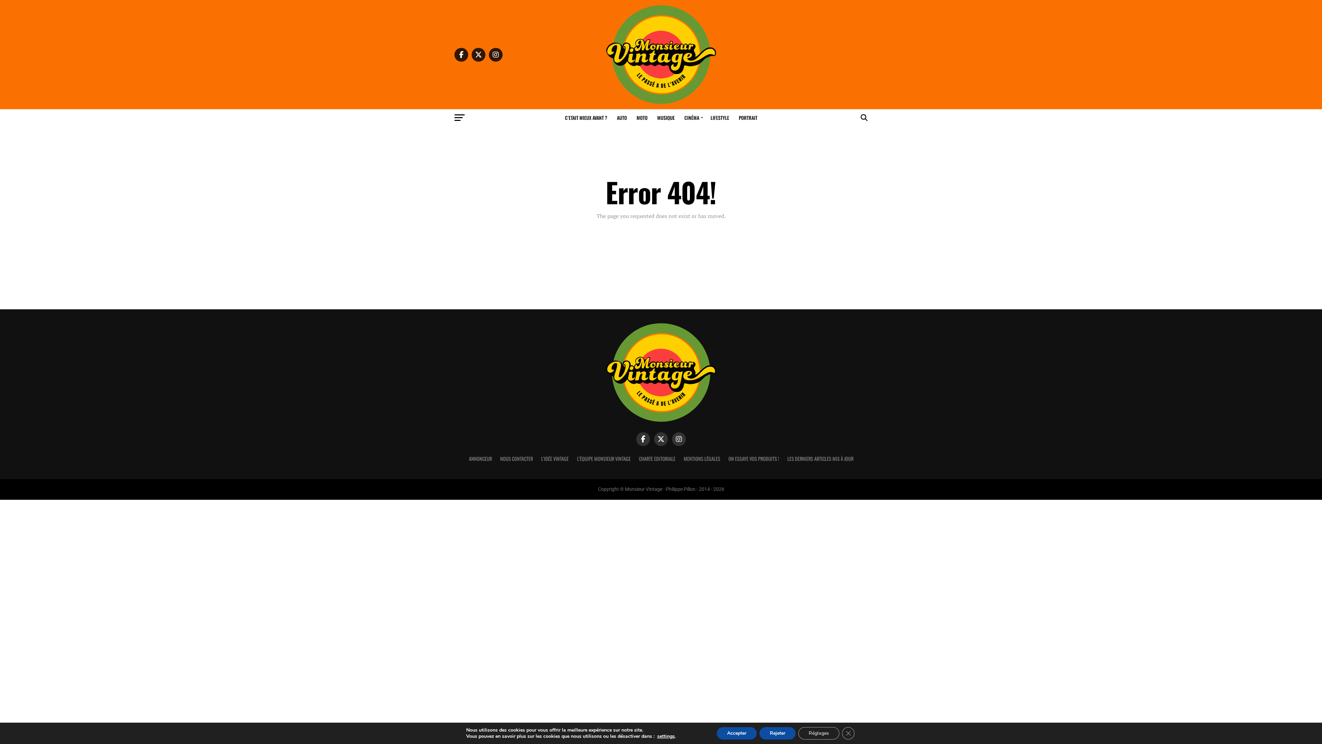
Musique (666, 117)
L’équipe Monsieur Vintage (604, 458)
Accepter (736, 733)
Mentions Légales (702, 458)
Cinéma (691, 117)
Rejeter (777, 733)
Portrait (748, 117)
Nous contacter (516, 458)
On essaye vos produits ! (753, 458)
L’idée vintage (555, 458)
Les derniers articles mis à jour (820, 458)
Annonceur (480, 458)
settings (666, 736)
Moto (642, 117)
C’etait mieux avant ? (586, 117)
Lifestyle (720, 117)
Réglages (819, 733)
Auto (622, 117)
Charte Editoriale (657, 458)
